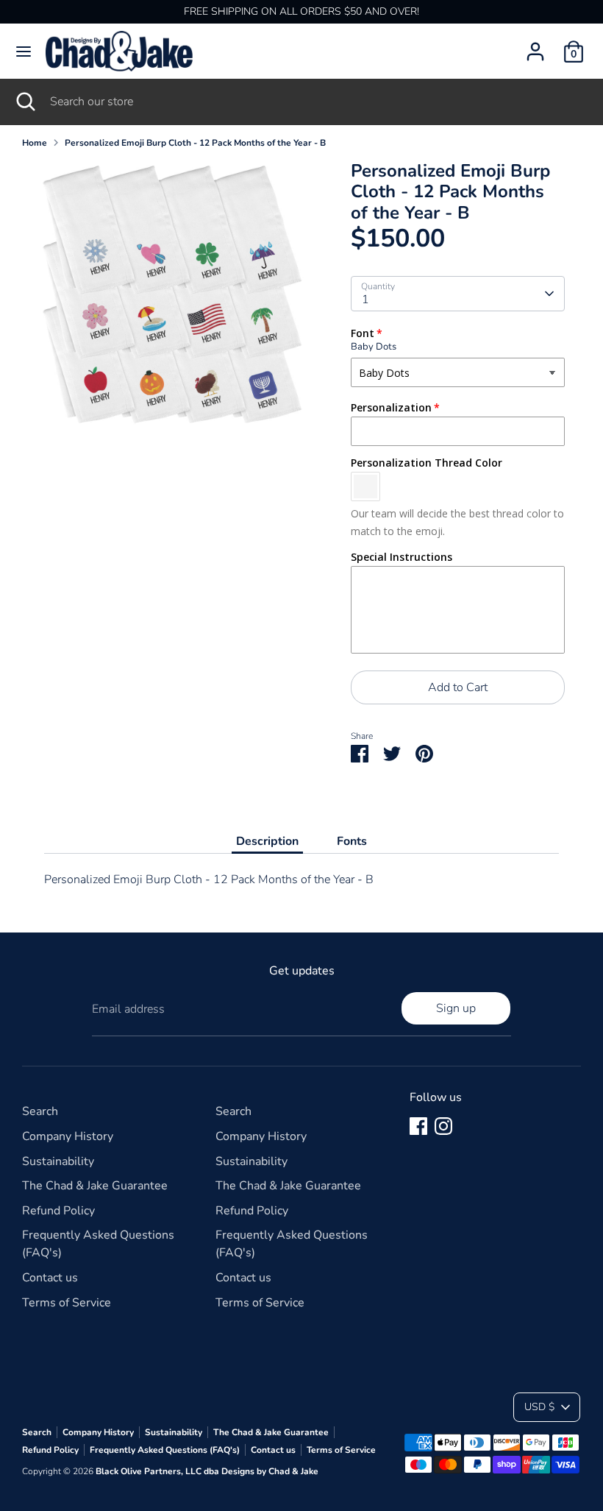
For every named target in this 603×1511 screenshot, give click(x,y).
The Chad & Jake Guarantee (95, 1186)
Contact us (50, 1278)
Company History (67, 1136)
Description (267, 841)
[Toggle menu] (23, 51)
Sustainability (58, 1161)
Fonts (352, 841)
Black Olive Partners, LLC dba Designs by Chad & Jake (207, 1471)
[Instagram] (443, 1126)
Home (34, 143)
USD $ (539, 1407)
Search (40, 1111)
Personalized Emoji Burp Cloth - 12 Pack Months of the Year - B (195, 143)
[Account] (535, 46)
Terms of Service (66, 1303)
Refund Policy (58, 1211)
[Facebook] (418, 1126)
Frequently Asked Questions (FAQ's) (165, 1450)
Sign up (456, 1008)
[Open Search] (25, 101)
